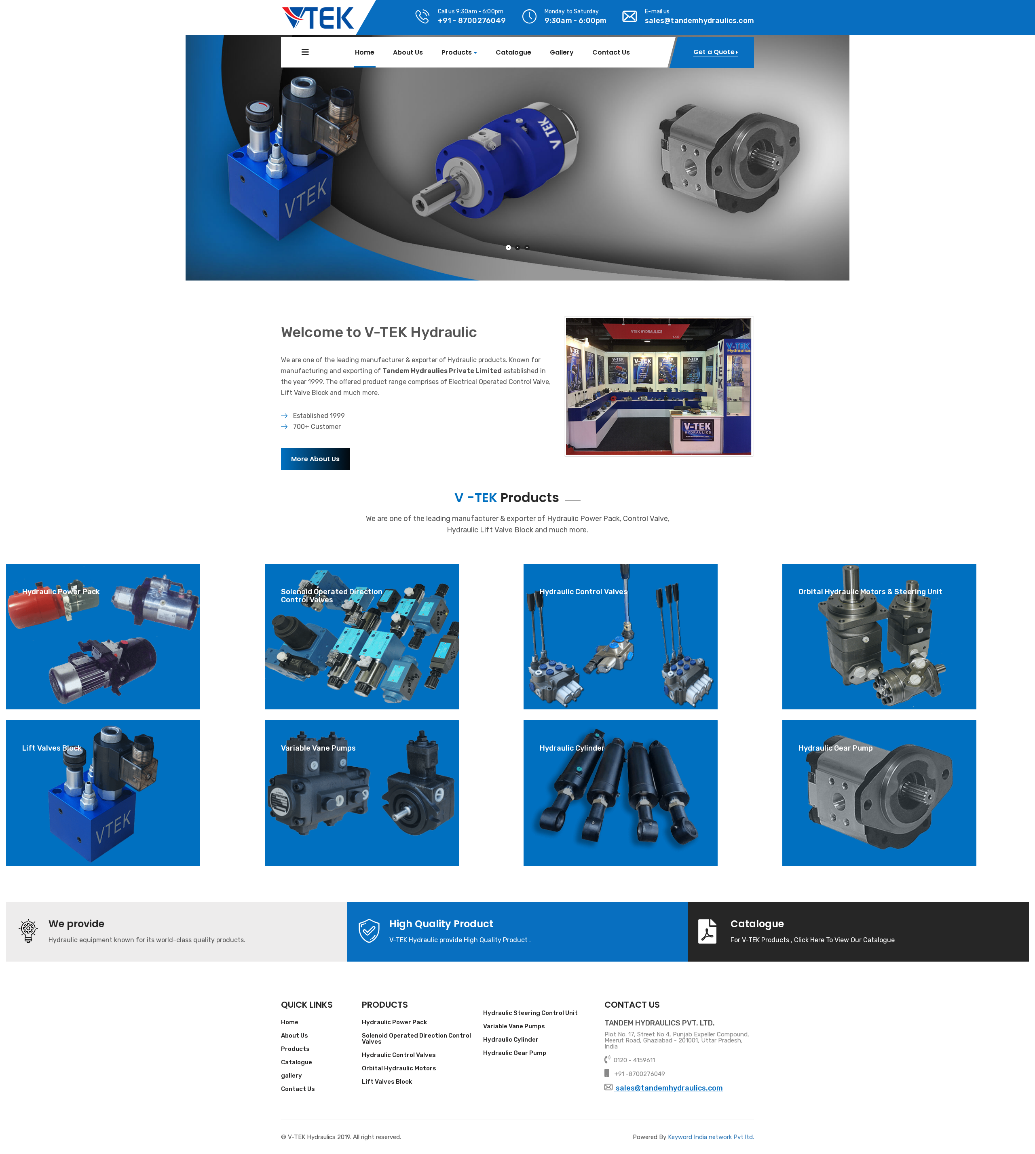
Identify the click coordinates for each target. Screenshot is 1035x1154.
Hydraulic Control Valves (399, 1055)
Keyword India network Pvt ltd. (711, 1137)
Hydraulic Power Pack (394, 1022)
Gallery (562, 53)
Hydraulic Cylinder (511, 1040)
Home (364, 53)
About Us (408, 53)
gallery (291, 1076)
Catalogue (513, 53)
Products (456, 53)
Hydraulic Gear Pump (514, 1053)
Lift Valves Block (387, 1082)
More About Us (315, 459)
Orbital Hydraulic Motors (399, 1068)
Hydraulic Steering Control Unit (530, 1013)
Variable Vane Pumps (514, 1026)
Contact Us (611, 53)
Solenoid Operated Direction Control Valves (416, 1039)
